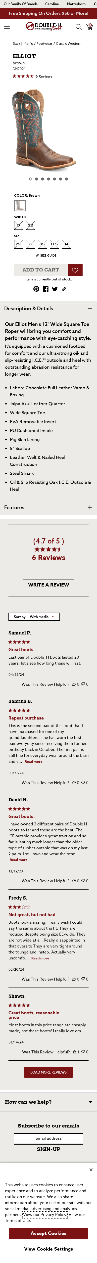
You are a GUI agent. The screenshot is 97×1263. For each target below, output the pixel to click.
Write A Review (48, 584)
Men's (28, 43)
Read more (34, 761)
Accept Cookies (49, 1233)
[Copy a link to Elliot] (64, 289)
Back (16, 43)
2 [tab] (37, 179)
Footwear (44, 43)
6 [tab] (60, 179)
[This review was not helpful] (83, 684)
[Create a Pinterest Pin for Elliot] (36, 289)
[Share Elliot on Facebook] (45, 289)
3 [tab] (43, 179)
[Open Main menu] (7, 26)
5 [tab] (54, 179)
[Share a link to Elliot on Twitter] (54, 289)
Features (14, 507)
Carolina (52, 4)
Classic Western (68, 43)
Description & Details (28, 308)
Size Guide (48, 255)
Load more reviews (48, 1072)
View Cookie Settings (48, 1249)
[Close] (91, 1169)
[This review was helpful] (74, 684)
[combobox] (34, 617)
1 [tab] (31, 179)
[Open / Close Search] (77, 26)
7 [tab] (66, 179)
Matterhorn (76, 4)
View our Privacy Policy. (45, 1215)
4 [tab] (48, 179)
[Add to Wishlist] (75, 270)
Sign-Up (48, 1149)
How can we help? (28, 1102)
